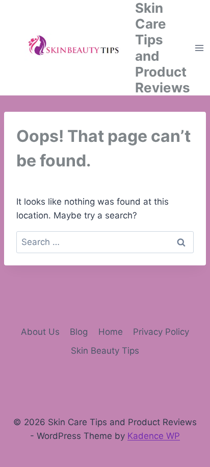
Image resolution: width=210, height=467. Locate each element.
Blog (79, 332)
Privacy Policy (161, 332)
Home (110, 332)
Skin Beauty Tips (105, 351)
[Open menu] (199, 48)
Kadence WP (153, 436)
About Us (40, 332)
